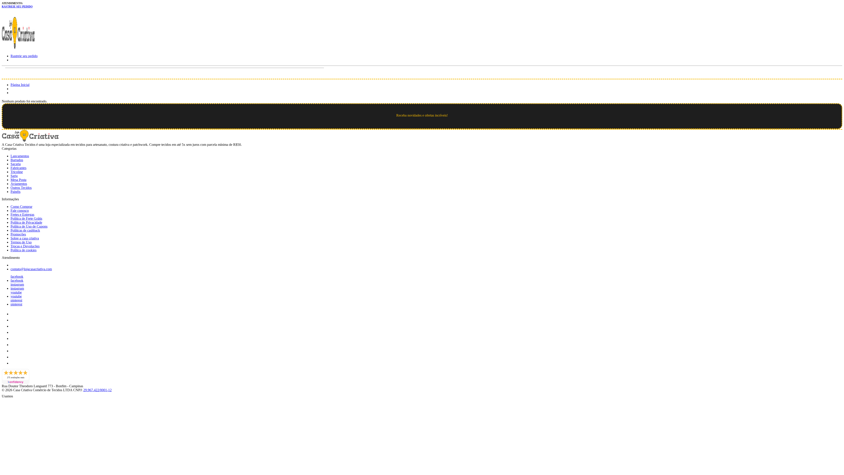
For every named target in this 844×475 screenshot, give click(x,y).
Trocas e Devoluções (25, 246)
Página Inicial (20, 85)
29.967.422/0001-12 (97, 390)
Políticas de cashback (25, 230)
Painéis (15, 192)
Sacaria (16, 164)
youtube (16, 292)
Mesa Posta (18, 180)
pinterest (16, 300)
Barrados (17, 160)
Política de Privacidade (26, 222)
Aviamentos (19, 184)
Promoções (18, 234)
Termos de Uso (21, 242)
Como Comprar (21, 206)
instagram (17, 284)
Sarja (14, 176)
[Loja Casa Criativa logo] (18, 48)
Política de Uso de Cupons (29, 226)
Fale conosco (20, 210)
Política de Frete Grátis (26, 218)
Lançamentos (20, 156)
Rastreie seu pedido (17, 6)
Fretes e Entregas (22, 214)
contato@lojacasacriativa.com (31, 269)
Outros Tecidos (21, 188)
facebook (17, 276)
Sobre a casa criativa (25, 238)
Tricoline (17, 172)
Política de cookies (23, 250)
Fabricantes (18, 168)
